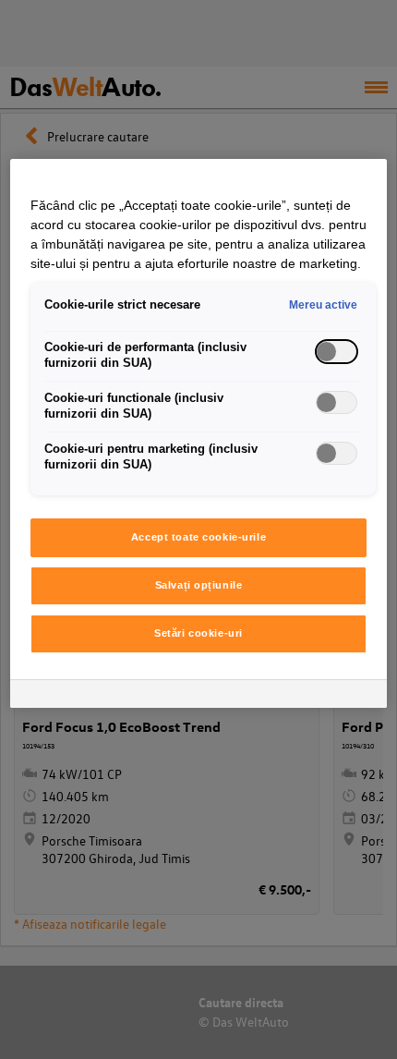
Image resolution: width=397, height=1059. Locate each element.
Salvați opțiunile (199, 584)
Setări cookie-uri (198, 633)
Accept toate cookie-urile (198, 536)
